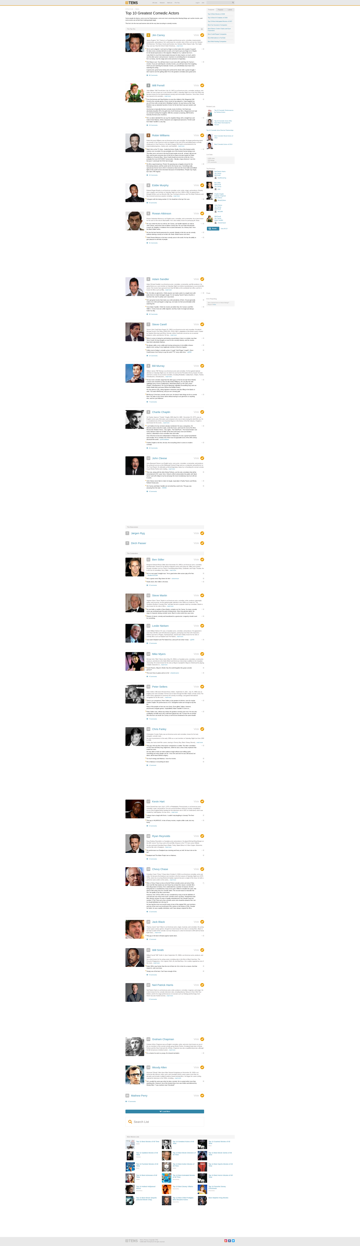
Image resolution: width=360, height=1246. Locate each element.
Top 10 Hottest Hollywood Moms (145, 1187)
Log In (197, 2)
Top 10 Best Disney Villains (183, 1186)
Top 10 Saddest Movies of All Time (147, 1154)
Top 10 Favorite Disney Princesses (217, 1187)
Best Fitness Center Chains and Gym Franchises (219, 29)
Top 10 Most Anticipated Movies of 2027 (220, 21)
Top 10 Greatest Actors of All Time (183, 1142)
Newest (162, 2)
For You (177, 2)
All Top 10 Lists (129, 9)
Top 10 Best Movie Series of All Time (220, 1154)
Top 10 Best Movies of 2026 (216, 14)
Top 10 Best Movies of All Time (147, 1142)
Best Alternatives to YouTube (216, 38)
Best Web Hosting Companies (217, 41)
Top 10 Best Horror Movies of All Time (220, 1176)
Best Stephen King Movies (218, 1198)
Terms (141, 1240)
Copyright (151, 1240)
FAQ (157, 1240)
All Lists (154, 2)
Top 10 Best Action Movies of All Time (183, 1165)
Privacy (146, 1240)
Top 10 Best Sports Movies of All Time (220, 1165)
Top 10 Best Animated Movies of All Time (184, 1176)
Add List (169, 2)
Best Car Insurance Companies (217, 25)
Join (203, 2)
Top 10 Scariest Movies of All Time (219, 1142)
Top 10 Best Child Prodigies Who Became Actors (183, 1199)
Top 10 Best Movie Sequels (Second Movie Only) (146, 1199)
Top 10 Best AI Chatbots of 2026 (217, 17)
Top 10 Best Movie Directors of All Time (184, 1154)
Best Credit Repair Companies (217, 34)
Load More (165, 1111)
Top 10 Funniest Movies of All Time (147, 1165)
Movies (137, 9)
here (214, 304)
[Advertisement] (164, 262)
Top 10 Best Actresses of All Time (146, 1176)
